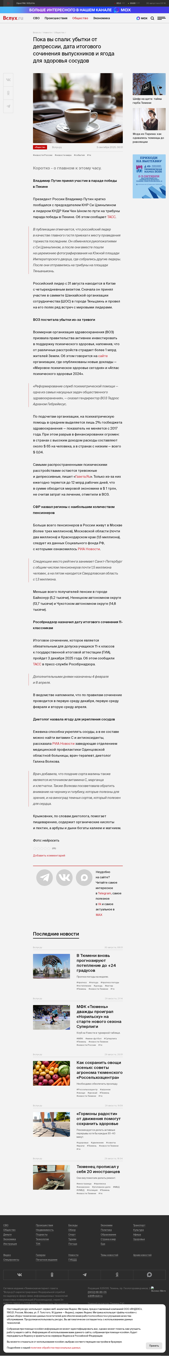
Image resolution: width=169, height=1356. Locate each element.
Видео (7, 1255)
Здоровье (139, 1239)
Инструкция (10, 1243)
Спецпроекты (11, 1259)
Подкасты (42, 1234)
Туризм (72, 1239)
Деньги (7, 1234)
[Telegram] (84, 1275)
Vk (99, 904)
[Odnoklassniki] (52, 1275)
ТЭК (38, 1243)
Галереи (40, 1255)
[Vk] (19, 1275)
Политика (106, 1230)
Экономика (101, 18)
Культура (138, 1230)
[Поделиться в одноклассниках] (8, 93)
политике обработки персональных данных (55, 1347)
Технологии (42, 1239)
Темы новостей (109, 1255)
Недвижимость (45, 1230)
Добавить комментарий (49, 855)
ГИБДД (72, 1259)
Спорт (72, 1234)
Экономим (106, 1225)
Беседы (73, 1225)
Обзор (72, 1230)
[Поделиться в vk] (8, 80)
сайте (103, 356)
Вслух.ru (13, 18)
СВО (36, 18)
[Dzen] (117, 1275)
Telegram (104, 893)
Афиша (137, 1234)
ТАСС (111, 217)
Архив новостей (142, 1255)
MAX (99, 915)
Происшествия (56, 18)
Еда (103, 1243)
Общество (80, 18)
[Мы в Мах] (141, 18)
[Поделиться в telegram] (8, 106)
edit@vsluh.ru (95, 1296)
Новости (47, 32)
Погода (72, 1243)
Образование (108, 1234)
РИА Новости (89, 549)
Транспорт (139, 1225)
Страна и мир (108, 1239)
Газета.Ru (82, 476)
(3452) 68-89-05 (97, 1292)
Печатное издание (46, 1259)
